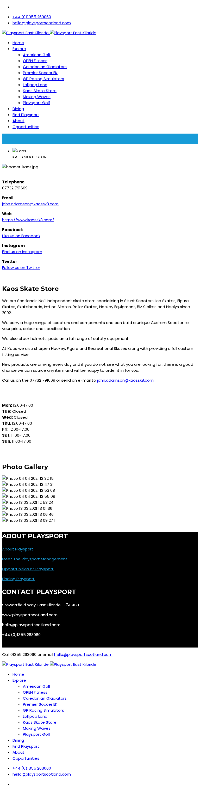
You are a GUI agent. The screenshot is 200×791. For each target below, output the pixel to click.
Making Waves (37, 96)
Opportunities (25, 126)
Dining (18, 108)
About (18, 120)
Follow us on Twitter (21, 267)
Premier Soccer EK (40, 72)
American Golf (37, 54)
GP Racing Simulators (43, 78)
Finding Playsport (18, 579)
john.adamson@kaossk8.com (30, 204)
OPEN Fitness (35, 60)
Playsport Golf (36, 102)
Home (18, 42)
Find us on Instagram (22, 251)
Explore (19, 48)
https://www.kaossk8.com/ (28, 220)
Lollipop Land (35, 84)
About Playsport (17, 549)
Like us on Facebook (21, 235)
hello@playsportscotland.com (41, 23)
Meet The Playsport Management (34, 559)
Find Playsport (25, 114)
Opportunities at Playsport (28, 569)
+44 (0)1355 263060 (31, 17)
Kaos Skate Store (40, 90)
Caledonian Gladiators (45, 66)
